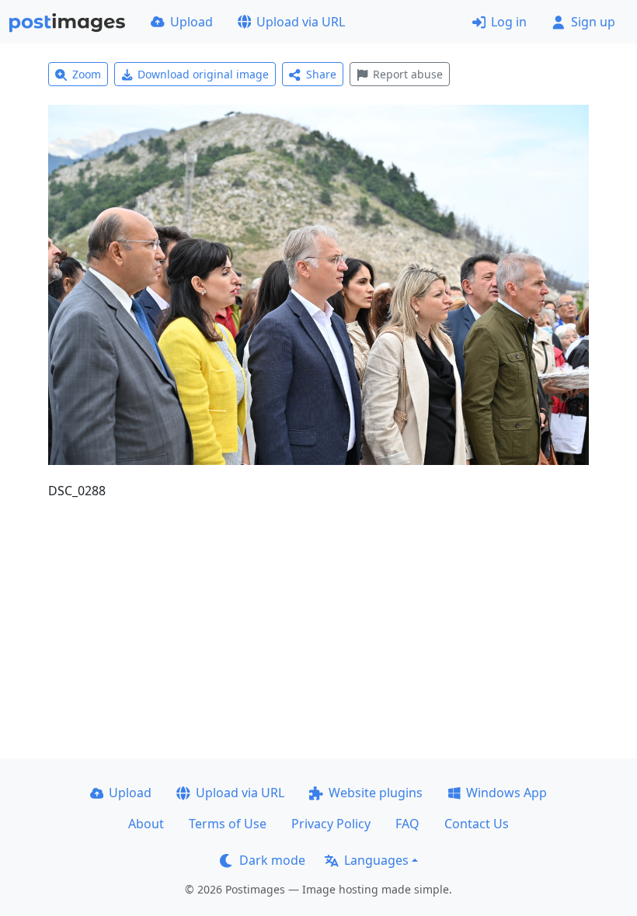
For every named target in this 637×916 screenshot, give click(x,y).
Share (321, 74)
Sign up (593, 21)
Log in (509, 21)
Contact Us (476, 823)
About (146, 823)
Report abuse (408, 74)
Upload (191, 21)
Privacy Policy (331, 823)
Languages (376, 860)
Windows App (506, 792)
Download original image (203, 74)
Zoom (86, 74)
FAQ (407, 823)
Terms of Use (227, 823)
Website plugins (376, 792)
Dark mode (272, 860)
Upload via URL (300, 21)
